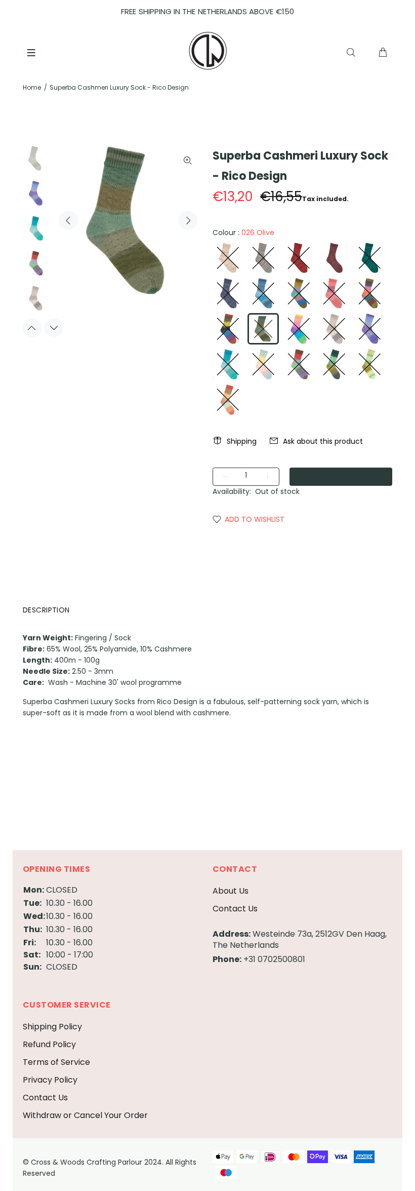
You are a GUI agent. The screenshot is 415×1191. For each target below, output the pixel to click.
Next (187, 220)
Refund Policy (49, 1044)
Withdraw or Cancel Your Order (85, 1115)
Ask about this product (323, 441)
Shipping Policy (52, 1026)
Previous (68, 220)
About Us (230, 891)
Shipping (242, 441)
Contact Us (235, 908)
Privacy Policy (50, 1080)
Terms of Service (56, 1062)
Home (32, 87)
